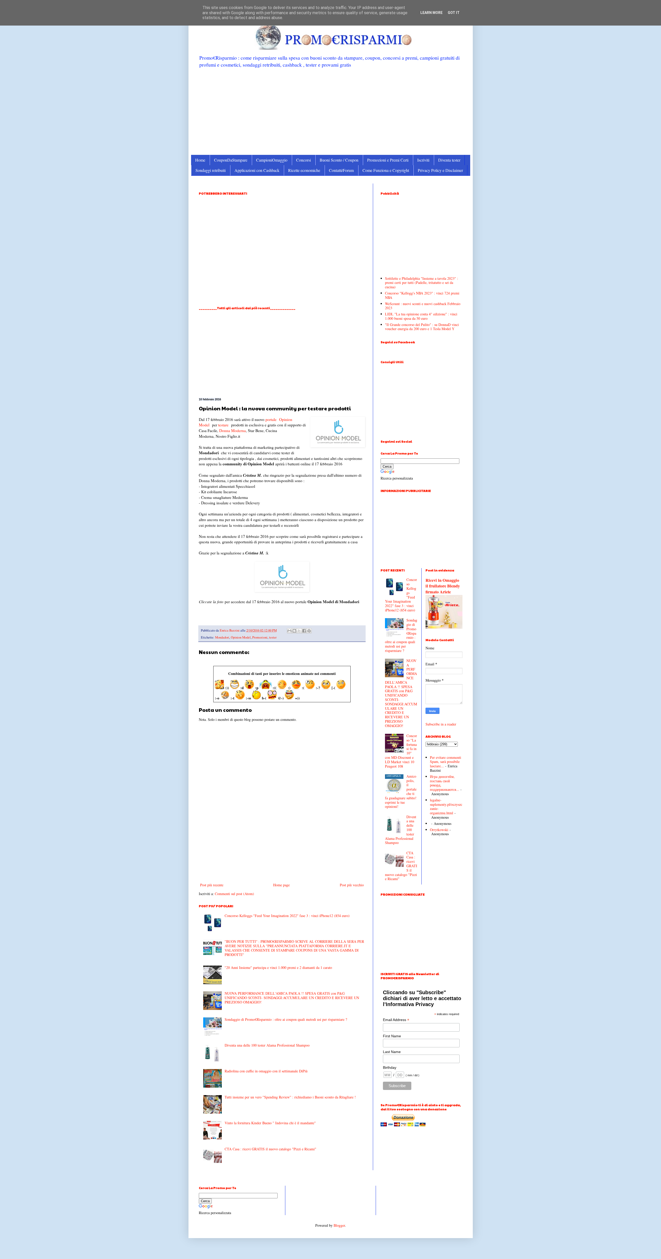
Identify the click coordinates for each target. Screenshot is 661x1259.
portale (271, 419)
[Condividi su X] (299, 630)
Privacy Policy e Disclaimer (440, 170)
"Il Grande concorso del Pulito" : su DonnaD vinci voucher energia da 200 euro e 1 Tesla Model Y (422, 326)
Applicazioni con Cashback (256, 170)
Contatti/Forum (341, 170)
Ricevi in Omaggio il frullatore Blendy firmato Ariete (443, 586)
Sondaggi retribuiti (210, 170)
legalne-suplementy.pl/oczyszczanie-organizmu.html (446, 806)
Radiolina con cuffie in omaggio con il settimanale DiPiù (266, 1071)
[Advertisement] (330, 111)
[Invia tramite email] (289, 630)
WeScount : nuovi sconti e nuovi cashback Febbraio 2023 (422, 305)
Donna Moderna (232, 430)
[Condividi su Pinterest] (309, 630)
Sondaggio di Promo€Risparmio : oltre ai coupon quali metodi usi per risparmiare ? (286, 1019)
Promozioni (259, 637)
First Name (392, 1036)
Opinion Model (241, 637)
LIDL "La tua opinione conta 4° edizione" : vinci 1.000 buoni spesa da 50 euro (421, 316)
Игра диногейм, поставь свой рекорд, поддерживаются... (444, 783)
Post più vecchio (352, 884)
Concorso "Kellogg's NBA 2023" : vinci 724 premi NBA (422, 295)
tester (273, 637)
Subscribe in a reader (441, 724)
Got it (454, 13)
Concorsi (303, 160)
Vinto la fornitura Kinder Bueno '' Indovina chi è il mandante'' (270, 1122)
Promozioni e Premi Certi (387, 160)
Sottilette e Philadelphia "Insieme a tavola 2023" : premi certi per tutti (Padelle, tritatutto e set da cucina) (421, 283)
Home (200, 160)
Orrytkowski (439, 829)
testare (223, 424)
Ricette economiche (304, 170)
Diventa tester (449, 160)
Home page (281, 884)
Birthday (389, 1067)
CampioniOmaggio (271, 160)
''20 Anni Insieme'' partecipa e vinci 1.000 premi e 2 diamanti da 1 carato (278, 967)
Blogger (339, 1225)
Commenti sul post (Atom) (234, 893)
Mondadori (222, 637)
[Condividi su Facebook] (304, 630)
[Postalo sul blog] (294, 630)
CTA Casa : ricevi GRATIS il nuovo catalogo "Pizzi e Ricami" (270, 1148)
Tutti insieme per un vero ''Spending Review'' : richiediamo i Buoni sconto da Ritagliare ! (290, 1097)
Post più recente (211, 884)
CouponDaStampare (230, 160)
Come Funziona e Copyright (386, 170)
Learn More (431, 13)
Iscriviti (423, 160)
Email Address (396, 1019)
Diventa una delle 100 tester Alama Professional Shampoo (267, 1045)
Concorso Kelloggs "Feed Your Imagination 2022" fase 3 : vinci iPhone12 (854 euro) (287, 915)
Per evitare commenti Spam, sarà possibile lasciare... (445, 762)
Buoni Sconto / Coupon (339, 160)
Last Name (392, 1052)
